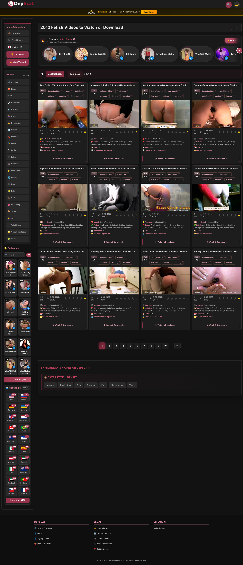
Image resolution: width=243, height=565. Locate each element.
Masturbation (117, 385)
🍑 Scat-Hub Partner (43, 544)
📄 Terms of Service (102, 533)
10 (165, 345)
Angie (68, 91)
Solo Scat (79, 91)
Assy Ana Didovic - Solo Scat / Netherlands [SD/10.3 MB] (114, 85)
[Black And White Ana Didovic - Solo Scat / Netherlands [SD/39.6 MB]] (114, 197)
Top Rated (17, 54)
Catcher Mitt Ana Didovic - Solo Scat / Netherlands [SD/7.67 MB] (217, 168)
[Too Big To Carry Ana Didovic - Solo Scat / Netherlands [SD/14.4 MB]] (216, 280)
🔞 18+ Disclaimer (101, 538)
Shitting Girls (76, 96)
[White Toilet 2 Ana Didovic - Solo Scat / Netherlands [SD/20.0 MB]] (165, 280)
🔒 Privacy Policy (101, 528)
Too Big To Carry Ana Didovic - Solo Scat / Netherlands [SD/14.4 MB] (217, 251)
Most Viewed (17, 62)
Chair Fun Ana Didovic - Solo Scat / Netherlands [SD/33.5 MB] (63, 251)
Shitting (51, 96)
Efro (103, 385)
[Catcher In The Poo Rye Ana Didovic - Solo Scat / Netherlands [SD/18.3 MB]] (165, 197)
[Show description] (47, 132)
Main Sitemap (159, 528)
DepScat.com (55, 73)
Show (235, 27)
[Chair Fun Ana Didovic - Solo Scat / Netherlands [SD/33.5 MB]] (62, 280)
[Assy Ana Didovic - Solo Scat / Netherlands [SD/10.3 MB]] (114, 114)
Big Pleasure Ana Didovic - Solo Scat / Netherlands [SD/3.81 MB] (63, 168)
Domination (65, 385)
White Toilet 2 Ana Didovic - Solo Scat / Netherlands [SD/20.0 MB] (165, 251)
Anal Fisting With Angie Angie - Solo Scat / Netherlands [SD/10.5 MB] (63, 85)
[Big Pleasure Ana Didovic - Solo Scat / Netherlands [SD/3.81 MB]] (62, 197)
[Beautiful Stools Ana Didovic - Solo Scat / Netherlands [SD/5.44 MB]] (165, 114)
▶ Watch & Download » (63, 159)
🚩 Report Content (102, 549)
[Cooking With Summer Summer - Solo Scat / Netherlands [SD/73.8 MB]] (114, 280)
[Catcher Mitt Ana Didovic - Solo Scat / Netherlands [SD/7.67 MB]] (216, 197)
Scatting (62, 96)
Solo (79, 385)
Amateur (50, 385)
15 (177, 345)
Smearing (91, 385)
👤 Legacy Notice (41, 538)
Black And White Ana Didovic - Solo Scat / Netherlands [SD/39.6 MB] (114, 168)
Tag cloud (75, 73)
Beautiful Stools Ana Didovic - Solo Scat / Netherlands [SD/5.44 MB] (165, 85)
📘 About (38, 533)
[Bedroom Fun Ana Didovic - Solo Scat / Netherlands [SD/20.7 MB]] (216, 114)
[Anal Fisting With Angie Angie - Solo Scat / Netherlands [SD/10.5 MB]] (62, 114)
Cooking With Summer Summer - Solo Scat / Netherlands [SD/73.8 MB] (114, 251)
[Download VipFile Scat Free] (21, 3)
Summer (120, 257)
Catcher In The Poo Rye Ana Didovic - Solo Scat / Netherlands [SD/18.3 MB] (165, 168)
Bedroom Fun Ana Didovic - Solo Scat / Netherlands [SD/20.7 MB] (217, 85)
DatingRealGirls (54, 91)
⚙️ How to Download (43, 528)
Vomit (132, 385)
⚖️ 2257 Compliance (103, 544)
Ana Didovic (121, 91)
